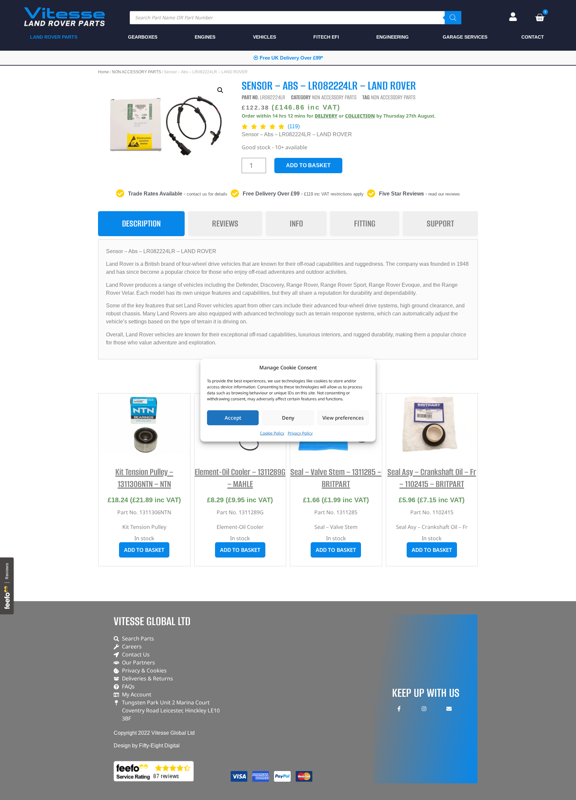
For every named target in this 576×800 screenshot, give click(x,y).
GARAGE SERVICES (465, 37)
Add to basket (308, 165)
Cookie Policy (272, 433)
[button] (220, 90)
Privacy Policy (300, 433)
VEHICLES (264, 37)
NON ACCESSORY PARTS (136, 72)
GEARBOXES (142, 37)
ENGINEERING (392, 37)
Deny (288, 417)
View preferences (343, 417)
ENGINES (205, 37)
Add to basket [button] (144, 550)
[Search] (453, 17)
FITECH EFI (326, 37)
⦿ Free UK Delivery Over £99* (288, 58)
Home (103, 72)
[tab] (141, 223)
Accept (233, 417)
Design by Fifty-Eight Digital (147, 745)
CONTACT (532, 37)
